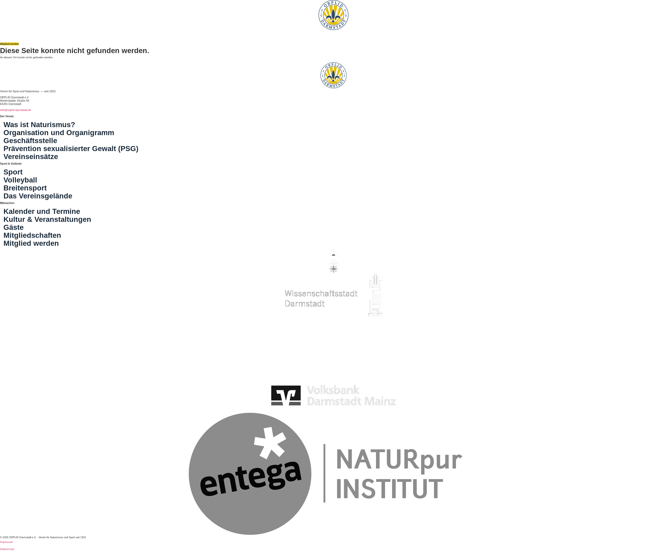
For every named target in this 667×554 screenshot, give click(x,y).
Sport (6, 33)
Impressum (6, 541)
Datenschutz (7, 549)
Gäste (13, 227)
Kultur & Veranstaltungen (38, 33)
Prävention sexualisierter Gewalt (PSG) (70, 149)
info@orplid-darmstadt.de (15, 110)
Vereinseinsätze (30, 157)
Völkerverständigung (198, 33)
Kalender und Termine (41, 211)
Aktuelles (224, 33)
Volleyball (20, 180)
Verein (169, 33)
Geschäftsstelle (30, 141)
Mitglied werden (31, 243)
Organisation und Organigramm (58, 133)
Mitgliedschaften (32, 235)
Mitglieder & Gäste (105, 33)
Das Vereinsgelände (141, 33)
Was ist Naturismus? (73, 33)
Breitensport (25, 188)
